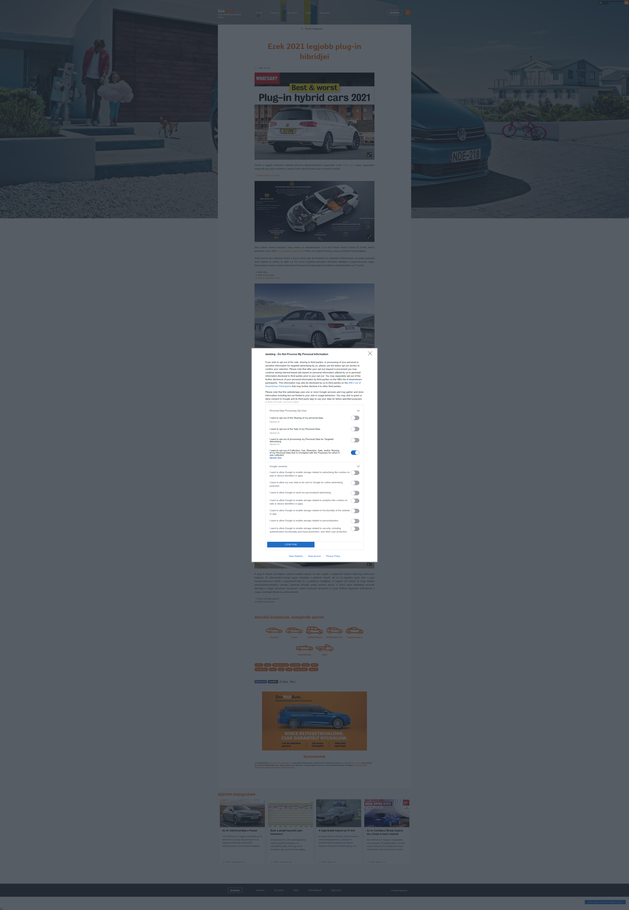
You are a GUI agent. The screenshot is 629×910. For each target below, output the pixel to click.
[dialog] (314, 455)
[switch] (355, 418)
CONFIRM (291, 544)
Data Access (314, 556)
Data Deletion (296, 556)
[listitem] (314, 410)
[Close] (371, 354)
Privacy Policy (333, 556)
